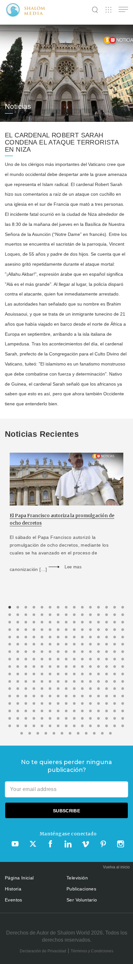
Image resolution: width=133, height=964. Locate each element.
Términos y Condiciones (92, 951)
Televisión (77, 877)
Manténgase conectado (68, 833)
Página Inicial (19, 877)
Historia (13, 888)
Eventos (13, 899)
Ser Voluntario (81, 899)
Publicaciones (81, 888)
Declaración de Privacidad (43, 951)
